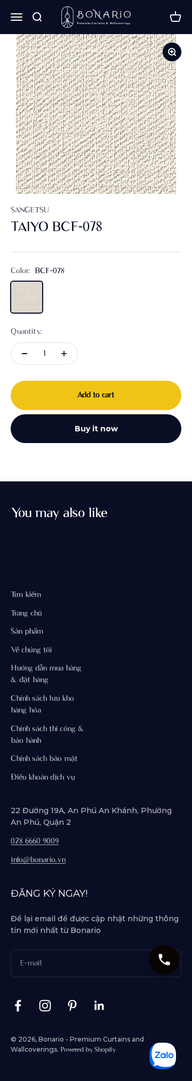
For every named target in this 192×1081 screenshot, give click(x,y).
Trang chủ (26, 613)
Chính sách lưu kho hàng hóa (42, 704)
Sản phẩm (27, 631)
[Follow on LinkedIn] (99, 1005)
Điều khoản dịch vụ (43, 777)
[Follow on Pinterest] (72, 1005)
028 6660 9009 (35, 841)
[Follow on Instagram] (45, 1005)
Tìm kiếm (26, 595)
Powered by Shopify (88, 1050)
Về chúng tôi (31, 650)
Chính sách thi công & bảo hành (47, 734)
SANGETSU (30, 210)
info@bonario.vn (38, 860)
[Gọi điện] (164, 959)
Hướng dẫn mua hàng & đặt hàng (46, 674)
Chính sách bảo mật (44, 759)
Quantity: (26, 331)
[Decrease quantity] (24, 353)
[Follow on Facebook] (18, 1005)
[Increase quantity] (64, 353)
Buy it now (96, 428)
